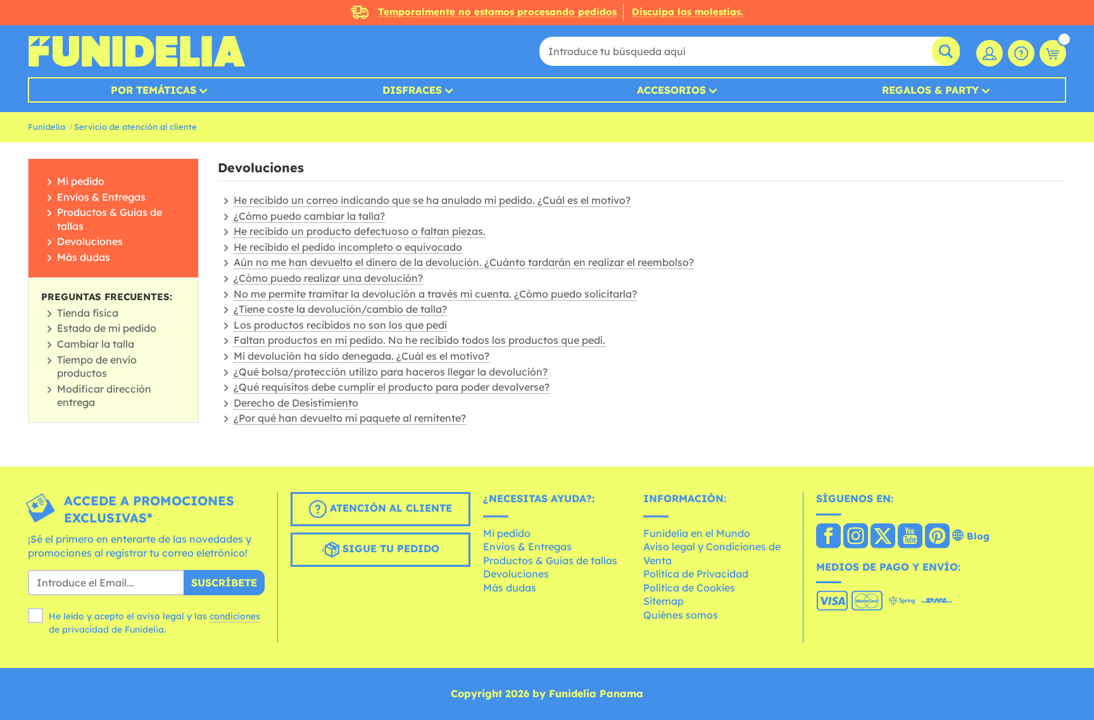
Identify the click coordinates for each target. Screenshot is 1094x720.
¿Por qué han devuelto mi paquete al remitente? (350, 418)
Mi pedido (80, 181)
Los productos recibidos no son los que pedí (340, 325)
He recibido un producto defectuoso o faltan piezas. (360, 231)
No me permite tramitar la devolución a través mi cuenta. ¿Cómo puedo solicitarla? (435, 293)
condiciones (235, 616)
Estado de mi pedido (106, 328)
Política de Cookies (689, 587)
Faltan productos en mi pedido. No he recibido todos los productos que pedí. (419, 340)
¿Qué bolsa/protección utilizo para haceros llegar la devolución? (391, 371)
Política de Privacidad (695, 573)
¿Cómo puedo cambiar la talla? (309, 216)
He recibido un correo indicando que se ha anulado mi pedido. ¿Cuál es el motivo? (432, 200)
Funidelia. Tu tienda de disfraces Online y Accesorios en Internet (136, 51)
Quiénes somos (680, 615)
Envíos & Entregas (101, 197)
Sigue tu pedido (389, 548)
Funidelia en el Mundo (696, 533)
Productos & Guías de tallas (550, 560)
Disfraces (412, 90)
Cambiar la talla (95, 344)
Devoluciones (90, 241)
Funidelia (46, 127)
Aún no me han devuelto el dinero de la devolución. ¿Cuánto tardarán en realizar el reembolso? (464, 262)
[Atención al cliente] (1021, 53)
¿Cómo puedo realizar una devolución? (328, 278)
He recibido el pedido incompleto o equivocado (348, 247)
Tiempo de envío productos (97, 366)
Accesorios (671, 90)
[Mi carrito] (1053, 53)
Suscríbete (224, 582)
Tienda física (87, 312)
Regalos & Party (930, 90)
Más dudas (83, 257)
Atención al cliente (389, 508)
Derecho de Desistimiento (296, 402)
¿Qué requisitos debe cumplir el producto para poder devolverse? (392, 387)
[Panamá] (828, 537)
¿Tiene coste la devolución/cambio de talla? (340, 309)
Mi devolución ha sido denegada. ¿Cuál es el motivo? (361, 356)
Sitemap (663, 601)
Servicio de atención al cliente (135, 127)
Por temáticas (153, 90)
